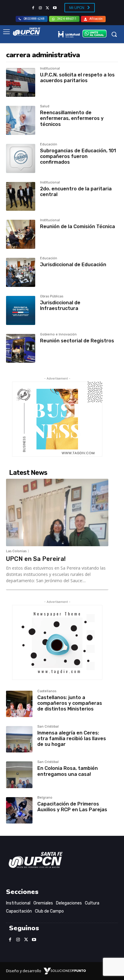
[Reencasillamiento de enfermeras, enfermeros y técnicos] (20, 120)
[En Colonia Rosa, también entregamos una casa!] (19, 774)
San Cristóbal (48, 726)
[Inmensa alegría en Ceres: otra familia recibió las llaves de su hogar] (19, 739)
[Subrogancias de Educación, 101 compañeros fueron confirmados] (20, 158)
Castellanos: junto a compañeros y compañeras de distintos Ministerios (69, 703)
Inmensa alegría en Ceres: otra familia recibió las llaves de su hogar (71, 738)
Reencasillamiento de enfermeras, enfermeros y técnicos (72, 118)
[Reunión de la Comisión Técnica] (20, 234)
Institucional (50, 68)
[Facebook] (33, 8)
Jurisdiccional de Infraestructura (60, 305)
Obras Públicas (51, 296)
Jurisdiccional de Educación (73, 264)
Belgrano (44, 798)
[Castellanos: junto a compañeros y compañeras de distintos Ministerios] (19, 704)
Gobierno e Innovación (58, 334)
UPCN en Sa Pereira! (36, 558)
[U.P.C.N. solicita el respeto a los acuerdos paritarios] (20, 82)
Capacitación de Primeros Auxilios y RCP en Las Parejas (72, 806)
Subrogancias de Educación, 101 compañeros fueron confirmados (78, 156)
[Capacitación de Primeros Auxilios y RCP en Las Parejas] (19, 810)
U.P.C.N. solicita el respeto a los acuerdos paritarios (77, 77)
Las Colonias (16, 551)
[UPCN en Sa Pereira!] (57, 512)
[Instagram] (40, 8)
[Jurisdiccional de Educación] (20, 272)
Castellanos (46, 691)
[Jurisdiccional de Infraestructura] (20, 310)
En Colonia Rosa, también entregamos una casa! (67, 771)
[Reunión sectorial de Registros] (20, 348)
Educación (48, 144)
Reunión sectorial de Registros (77, 341)
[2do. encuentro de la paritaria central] (20, 196)
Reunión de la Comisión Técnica (77, 226)
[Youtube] (54, 8)
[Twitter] (47, 8)
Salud (44, 106)
